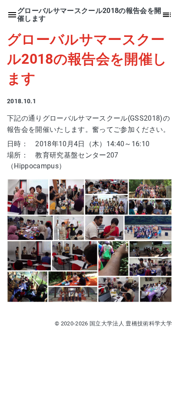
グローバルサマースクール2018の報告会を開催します (87, 59)
